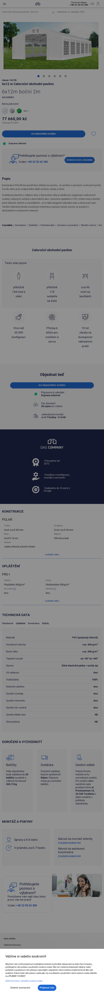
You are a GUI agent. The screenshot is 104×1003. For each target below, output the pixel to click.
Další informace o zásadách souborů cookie (24, 981)
